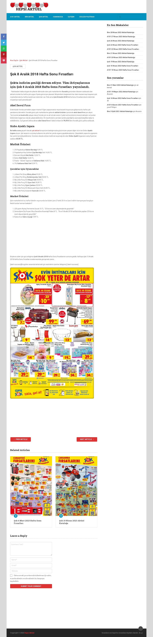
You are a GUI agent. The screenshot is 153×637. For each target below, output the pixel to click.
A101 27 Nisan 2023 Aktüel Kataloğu (121, 37)
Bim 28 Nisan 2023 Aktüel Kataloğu (120, 32)
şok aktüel (36, 131)
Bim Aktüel (29, 17)
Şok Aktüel (43, 17)
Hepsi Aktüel (29, 633)
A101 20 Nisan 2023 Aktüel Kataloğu (121, 57)
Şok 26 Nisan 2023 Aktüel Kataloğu (120, 41)
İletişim (71, 17)
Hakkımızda (58, 17)
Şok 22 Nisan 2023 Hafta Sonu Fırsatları (122, 45)
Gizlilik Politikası (86, 17)
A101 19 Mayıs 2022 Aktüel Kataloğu (121, 92)
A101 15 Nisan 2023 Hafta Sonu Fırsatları (123, 70)
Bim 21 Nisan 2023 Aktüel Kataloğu (120, 53)
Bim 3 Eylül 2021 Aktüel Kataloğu (119, 111)
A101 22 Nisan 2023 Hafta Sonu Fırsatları (123, 49)
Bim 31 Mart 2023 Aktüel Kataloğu (120, 85)
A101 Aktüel (15, 17)
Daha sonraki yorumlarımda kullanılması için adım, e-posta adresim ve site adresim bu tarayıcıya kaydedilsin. (30, 578)
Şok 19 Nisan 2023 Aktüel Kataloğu (71, 521)
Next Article (86, 439)
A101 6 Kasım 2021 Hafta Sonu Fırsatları (123, 105)
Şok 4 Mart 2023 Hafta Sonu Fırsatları (27, 521)
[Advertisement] (53, 41)
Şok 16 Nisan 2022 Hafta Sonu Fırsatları (122, 98)
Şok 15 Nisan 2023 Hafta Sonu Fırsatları (122, 66)
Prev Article (21, 439)
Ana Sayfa (14, 60)
